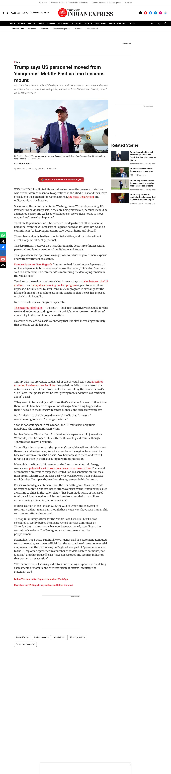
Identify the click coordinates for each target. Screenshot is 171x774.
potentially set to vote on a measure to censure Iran (60, 468)
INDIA (12, 23)
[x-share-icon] (3, 242)
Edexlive (128, 2)
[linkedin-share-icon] (3, 254)
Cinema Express (98, 2)
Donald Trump (22, 637)
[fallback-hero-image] (120, 156)
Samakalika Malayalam (78, 2)
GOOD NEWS (100, 23)
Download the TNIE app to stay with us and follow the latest (43, 585)
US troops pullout (77, 637)
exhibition (32, 29)
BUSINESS (76, 23)
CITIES (41, 23)
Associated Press (23, 163)
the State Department (81, 196)
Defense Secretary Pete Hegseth (33, 264)
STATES (31, 23)
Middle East (59, 637)
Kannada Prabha (57, 2)
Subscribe (35, 13)
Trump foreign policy (25, 644)
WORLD (21, 23)
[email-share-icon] (3, 260)
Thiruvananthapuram (61, 29)
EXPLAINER (63, 23)
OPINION (51, 23)
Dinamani (43, 2)
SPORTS (88, 23)
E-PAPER (45, 13)
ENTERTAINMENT (117, 23)
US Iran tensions (41, 637)
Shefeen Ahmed (92, 29)
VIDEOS (131, 23)
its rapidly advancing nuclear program (54, 285)
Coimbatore (44, 29)
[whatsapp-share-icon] (3, 236)
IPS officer (77, 29)
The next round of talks (28, 307)
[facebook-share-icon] (3, 248)
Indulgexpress (115, 2)
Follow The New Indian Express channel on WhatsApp (41, 579)
